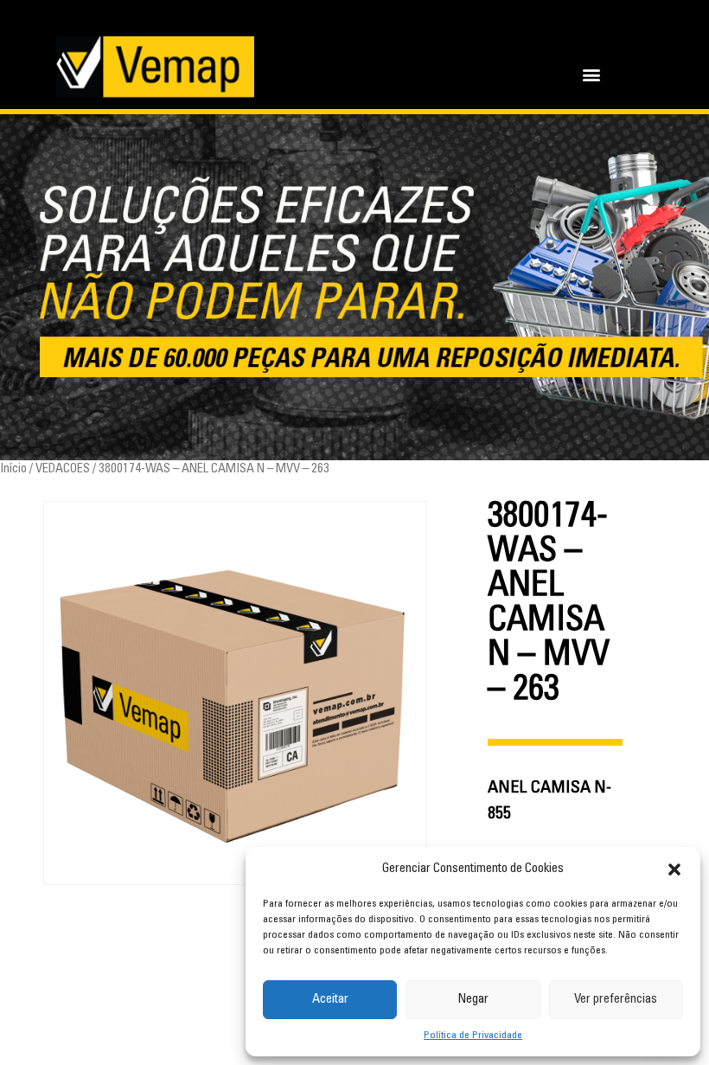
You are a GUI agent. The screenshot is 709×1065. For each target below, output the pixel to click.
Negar (473, 999)
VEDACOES (62, 469)
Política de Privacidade (473, 1035)
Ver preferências (615, 999)
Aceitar (330, 999)
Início (13, 469)
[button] (674, 869)
